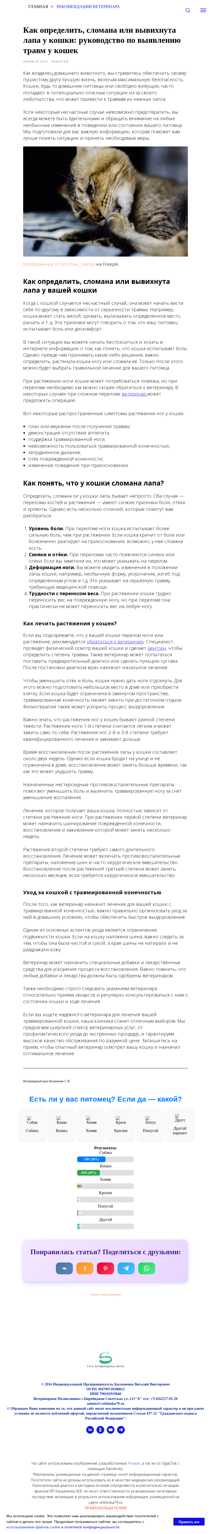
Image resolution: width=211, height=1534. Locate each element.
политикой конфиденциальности (91, 1527)
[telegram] (121, 1432)
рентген (156, 648)
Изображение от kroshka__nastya (59, 264)
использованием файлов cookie (33, 1527)
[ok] (100, 1432)
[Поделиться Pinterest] (105, 1268)
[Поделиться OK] (84, 1268)
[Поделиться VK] (64, 1268)
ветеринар (134, 394)
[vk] (90, 1432)
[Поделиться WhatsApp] (146, 1268)
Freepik (134, 1463)
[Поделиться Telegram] (126, 1268)
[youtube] (111, 1432)
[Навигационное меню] (203, 10)
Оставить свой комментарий (106, 1294)
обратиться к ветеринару (115, 641)
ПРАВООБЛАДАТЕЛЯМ (106, 1507)
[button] (187, 10)
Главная (38, 6)
